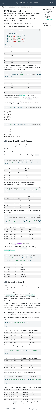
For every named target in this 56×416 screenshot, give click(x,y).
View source (46, 26)
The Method (47, 16)
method (23, 95)
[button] (3, 7)
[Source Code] (51, 3)
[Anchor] (33, 141)
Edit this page (47, 23)
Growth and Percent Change (48, 12)
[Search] (52, 7)
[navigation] (43, 7)
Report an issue (47, 25)
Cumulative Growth (48, 20)
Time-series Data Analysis (12, 7)
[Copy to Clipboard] (39, 30)
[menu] (3, 3)
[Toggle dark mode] (53, 3)
